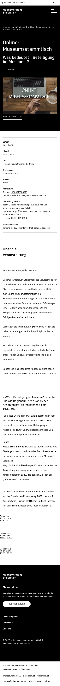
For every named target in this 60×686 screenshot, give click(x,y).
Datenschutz (29, 676)
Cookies (46, 681)
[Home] (17, 11)
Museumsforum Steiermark (15, 27)
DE (53, 3)
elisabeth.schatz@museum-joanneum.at (28, 195)
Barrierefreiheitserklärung (14, 681)
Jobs (30, 681)
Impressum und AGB (12, 676)
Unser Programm (37, 27)
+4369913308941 (19, 192)
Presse (38, 681)
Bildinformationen (11, 117)
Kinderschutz (43, 676)
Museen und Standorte (14, 3)
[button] (44, 11)
